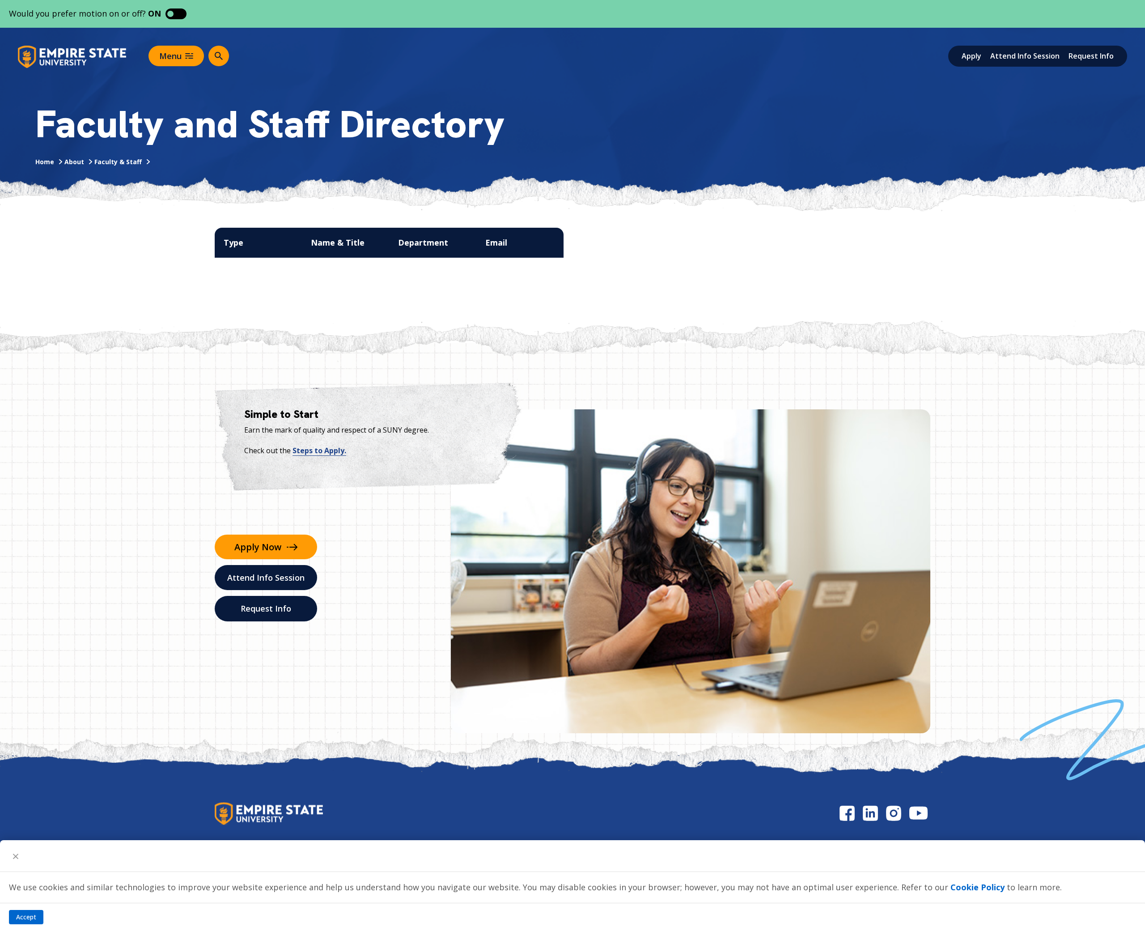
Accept (26, 917)
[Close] (15, 856)
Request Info (1091, 56)
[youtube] (918, 813)
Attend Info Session (1025, 56)
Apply (971, 56)
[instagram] (893, 813)
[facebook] (847, 813)
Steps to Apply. (319, 450)
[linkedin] (870, 813)
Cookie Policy (977, 887)
